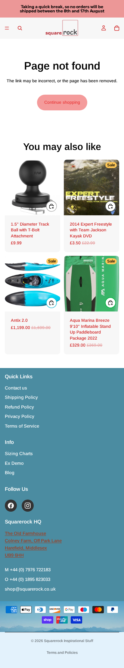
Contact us (16, 387)
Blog (9, 472)
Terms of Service (22, 425)
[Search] (19, 28)
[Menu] (7, 28)
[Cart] (116, 28)
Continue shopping (62, 102)
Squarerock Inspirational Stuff (68, 641)
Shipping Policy (21, 397)
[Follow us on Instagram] (28, 506)
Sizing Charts (19, 453)
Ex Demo (14, 463)
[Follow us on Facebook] (11, 506)
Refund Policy (19, 406)
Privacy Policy (19, 416)
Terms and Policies (62, 652)
